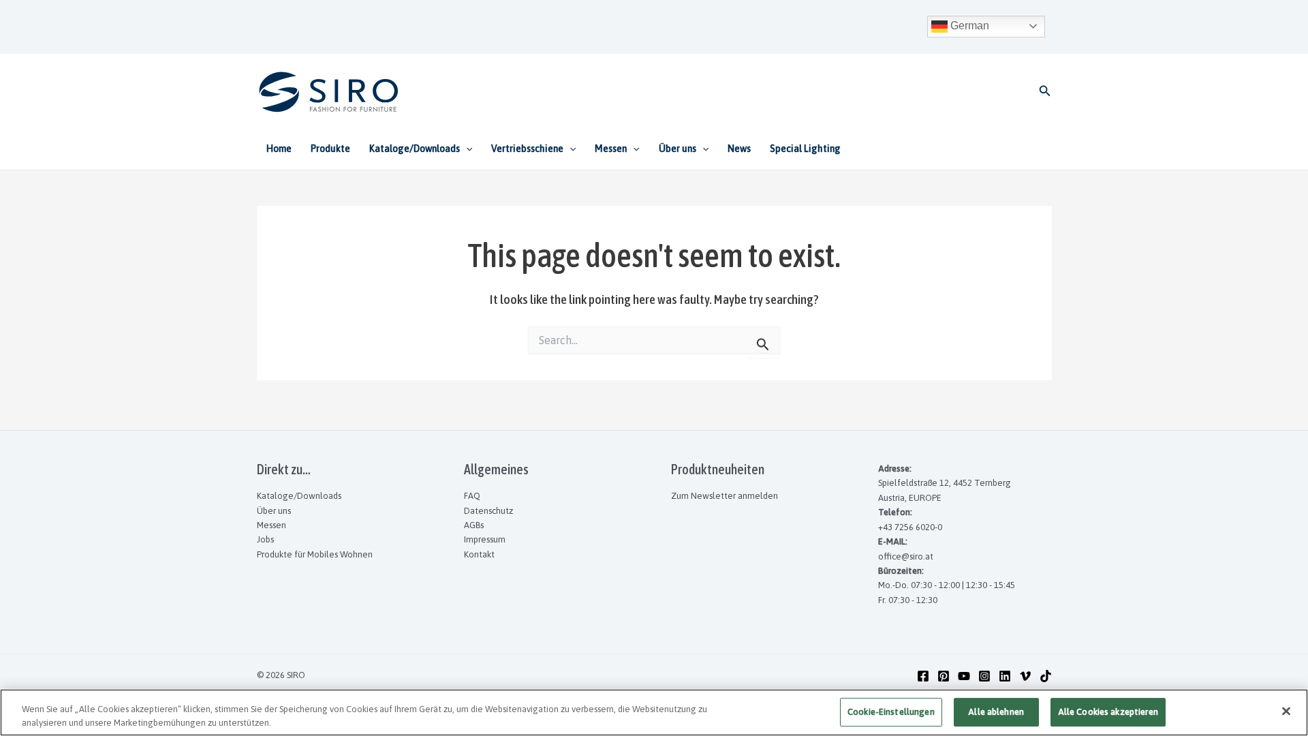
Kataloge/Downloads (299, 496)
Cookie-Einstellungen (891, 712)
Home (279, 148)
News (739, 148)
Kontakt (479, 554)
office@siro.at (905, 556)
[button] (1045, 90)
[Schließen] (1286, 711)
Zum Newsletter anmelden (724, 496)
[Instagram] (984, 676)
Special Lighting (805, 148)
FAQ (472, 496)
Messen (271, 525)
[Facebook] (923, 676)
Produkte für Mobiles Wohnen (315, 554)
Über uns (274, 511)
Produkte (330, 148)
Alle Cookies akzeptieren (1108, 712)
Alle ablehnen (996, 712)
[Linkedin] (1005, 676)
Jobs (265, 539)
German (968, 25)
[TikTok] (1046, 676)
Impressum (484, 539)
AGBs (474, 525)
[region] (654, 712)
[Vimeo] (1025, 676)
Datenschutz (488, 511)
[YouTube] (964, 676)
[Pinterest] (943, 676)
